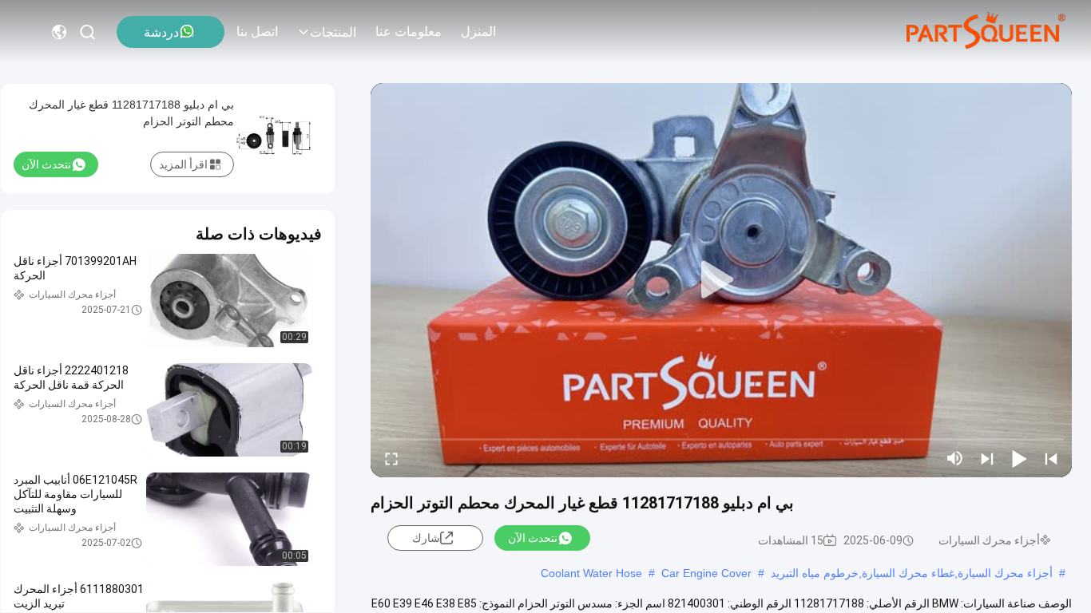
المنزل (478, 31)
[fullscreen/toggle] (391, 458)
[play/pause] (1019, 458)
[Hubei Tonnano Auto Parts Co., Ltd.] (986, 32)
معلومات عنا (408, 31)
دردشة (161, 32)
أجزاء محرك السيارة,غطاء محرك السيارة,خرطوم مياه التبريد (912, 573)
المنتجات (333, 32)
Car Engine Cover (706, 573)
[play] (721, 280)
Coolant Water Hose (591, 573)
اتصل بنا (257, 31)
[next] (987, 458)
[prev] (1051, 458)
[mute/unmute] (955, 458)
